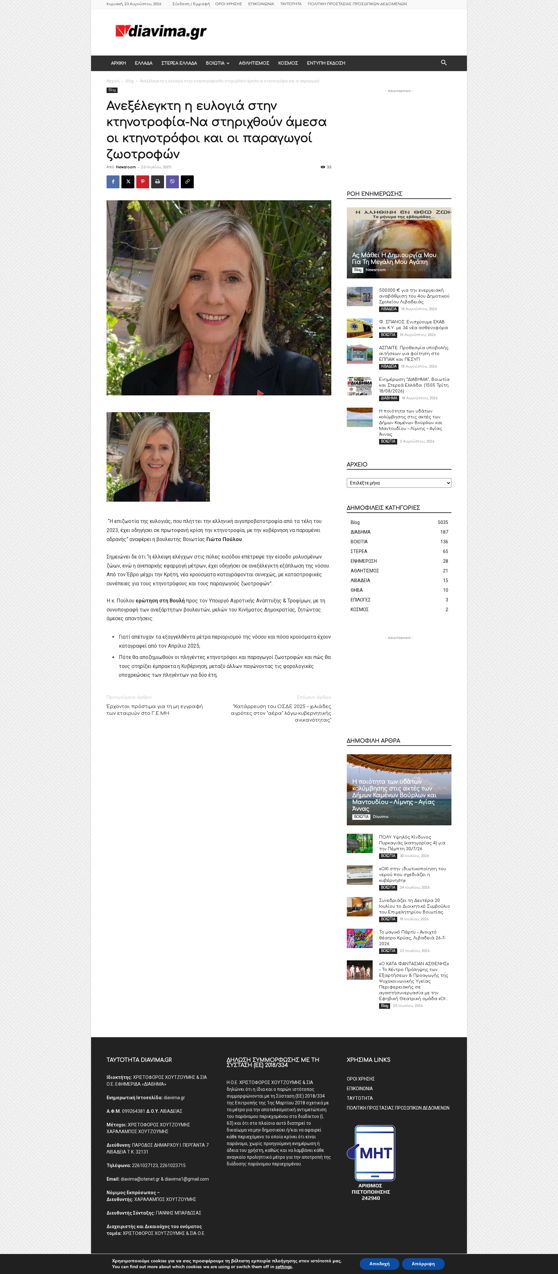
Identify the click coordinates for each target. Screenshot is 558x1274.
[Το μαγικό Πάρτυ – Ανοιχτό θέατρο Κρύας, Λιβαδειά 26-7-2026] (360, 938)
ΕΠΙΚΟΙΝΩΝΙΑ (261, 4)
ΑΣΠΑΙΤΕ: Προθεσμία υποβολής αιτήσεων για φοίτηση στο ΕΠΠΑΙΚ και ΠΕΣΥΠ (414, 354)
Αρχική (113, 81)
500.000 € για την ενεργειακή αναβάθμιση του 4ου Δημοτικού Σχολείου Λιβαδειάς (414, 296)
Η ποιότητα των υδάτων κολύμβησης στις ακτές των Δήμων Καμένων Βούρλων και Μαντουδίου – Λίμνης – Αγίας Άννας (410, 423)
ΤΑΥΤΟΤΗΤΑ (291, 4)
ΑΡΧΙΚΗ (118, 63)
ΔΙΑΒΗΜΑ (389, 398)
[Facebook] (113, 181)
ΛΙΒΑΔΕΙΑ (389, 309)
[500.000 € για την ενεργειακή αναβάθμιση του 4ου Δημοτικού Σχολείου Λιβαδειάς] (360, 296)
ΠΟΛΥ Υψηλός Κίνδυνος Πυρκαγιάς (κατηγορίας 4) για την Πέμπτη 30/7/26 (412, 843)
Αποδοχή (379, 1264)
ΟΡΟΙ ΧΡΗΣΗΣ (228, 4)
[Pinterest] (142, 181)
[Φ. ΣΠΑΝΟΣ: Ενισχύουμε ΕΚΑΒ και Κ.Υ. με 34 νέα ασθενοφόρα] (360, 328)
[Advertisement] (333, 32)
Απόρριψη (423, 1264)
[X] (127, 181)
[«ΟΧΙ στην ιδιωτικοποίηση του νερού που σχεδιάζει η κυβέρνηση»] (360, 875)
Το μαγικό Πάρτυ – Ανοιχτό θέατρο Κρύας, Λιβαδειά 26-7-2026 (412, 938)
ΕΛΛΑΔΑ (143, 63)
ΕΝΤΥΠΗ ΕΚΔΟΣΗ (326, 63)
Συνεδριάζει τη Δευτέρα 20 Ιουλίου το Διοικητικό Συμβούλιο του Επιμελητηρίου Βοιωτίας (414, 906)
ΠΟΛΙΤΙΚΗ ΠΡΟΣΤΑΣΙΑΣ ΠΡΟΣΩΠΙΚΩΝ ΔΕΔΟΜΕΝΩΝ (357, 4)
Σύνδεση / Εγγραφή (191, 4)
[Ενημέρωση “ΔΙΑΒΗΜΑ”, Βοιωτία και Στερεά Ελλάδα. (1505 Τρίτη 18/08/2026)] (360, 385)
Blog (130, 81)
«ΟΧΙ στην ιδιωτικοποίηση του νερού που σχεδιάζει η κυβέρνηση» (412, 875)
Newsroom (126, 167)
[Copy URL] (187, 181)
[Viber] (172, 181)
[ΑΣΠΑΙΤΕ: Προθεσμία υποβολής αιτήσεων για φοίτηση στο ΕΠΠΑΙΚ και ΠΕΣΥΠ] (360, 354)
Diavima (380, 817)
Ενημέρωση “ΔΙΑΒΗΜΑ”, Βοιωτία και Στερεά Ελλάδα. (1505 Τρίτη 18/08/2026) (414, 385)
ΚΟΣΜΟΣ (288, 63)
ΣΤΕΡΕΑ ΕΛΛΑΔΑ (179, 63)
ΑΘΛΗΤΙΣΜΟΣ (254, 63)
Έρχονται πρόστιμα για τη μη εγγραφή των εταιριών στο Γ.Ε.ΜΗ (155, 710)
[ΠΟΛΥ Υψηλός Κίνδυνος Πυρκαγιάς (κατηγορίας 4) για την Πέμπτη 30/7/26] (360, 843)
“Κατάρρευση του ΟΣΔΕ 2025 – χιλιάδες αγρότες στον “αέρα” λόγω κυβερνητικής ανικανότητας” (281, 713)
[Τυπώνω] (157, 181)
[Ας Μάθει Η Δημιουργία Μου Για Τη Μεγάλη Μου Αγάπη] (399, 242)
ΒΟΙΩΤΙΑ (215, 63)
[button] (443, 63)
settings (283, 1267)
